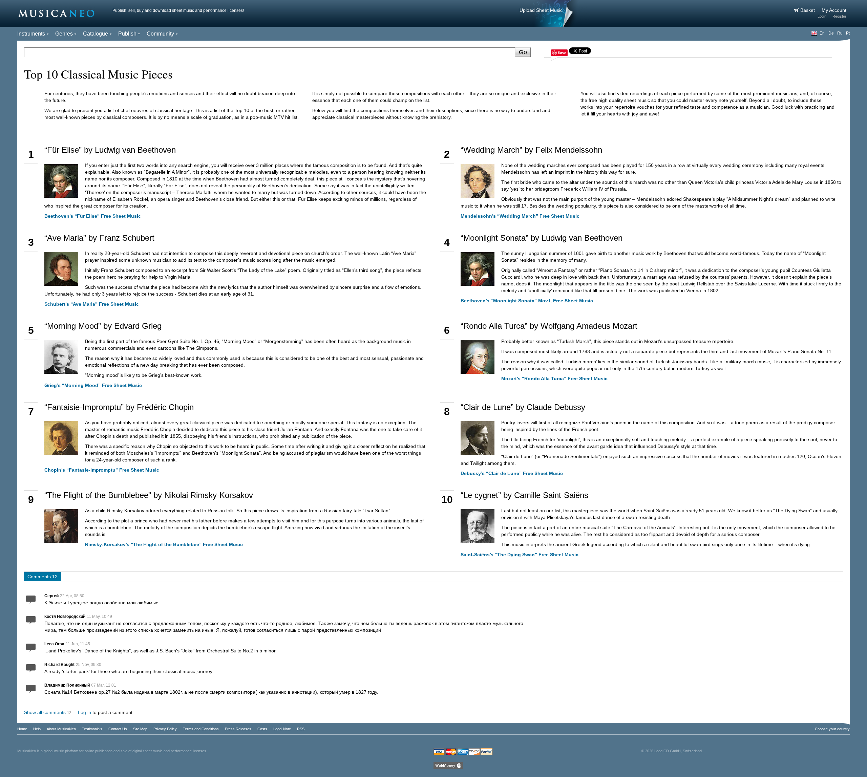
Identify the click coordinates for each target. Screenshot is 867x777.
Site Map (140, 729)
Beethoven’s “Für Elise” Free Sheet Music (92, 216)
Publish (127, 34)
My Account (834, 10)
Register (839, 16)
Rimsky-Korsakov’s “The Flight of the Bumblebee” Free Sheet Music (164, 544)
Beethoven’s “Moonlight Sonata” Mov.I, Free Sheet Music (527, 300)
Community (160, 34)
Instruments (31, 34)
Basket (808, 10)
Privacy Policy (165, 729)
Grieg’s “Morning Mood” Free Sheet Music (93, 385)
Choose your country (832, 729)
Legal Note (282, 729)
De (831, 33)
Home (22, 729)
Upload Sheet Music (541, 10)
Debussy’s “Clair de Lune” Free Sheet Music (512, 473)
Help (37, 729)
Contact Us (117, 729)
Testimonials (92, 729)
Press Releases (238, 729)
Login (822, 16)
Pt (848, 33)
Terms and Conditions (201, 729)
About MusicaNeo (61, 729)
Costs (262, 729)
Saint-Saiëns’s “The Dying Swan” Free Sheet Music (519, 554)
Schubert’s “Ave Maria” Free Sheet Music (91, 304)
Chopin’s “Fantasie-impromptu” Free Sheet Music (101, 470)
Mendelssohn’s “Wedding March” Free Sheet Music (520, 216)
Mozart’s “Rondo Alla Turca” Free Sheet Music (554, 378)
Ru (840, 33)
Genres (64, 34)
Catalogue (95, 34)
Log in (84, 712)
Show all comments (45, 712)
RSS (300, 729)
